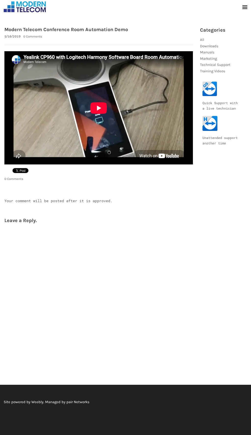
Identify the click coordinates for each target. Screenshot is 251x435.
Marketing (208, 58)
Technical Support (215, 64)
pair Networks (77, 402)
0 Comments (32, 36)
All (202, 39)
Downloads (209, 46)
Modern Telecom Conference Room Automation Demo (66, 29)
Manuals (207, 52)
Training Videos (212, 71)
